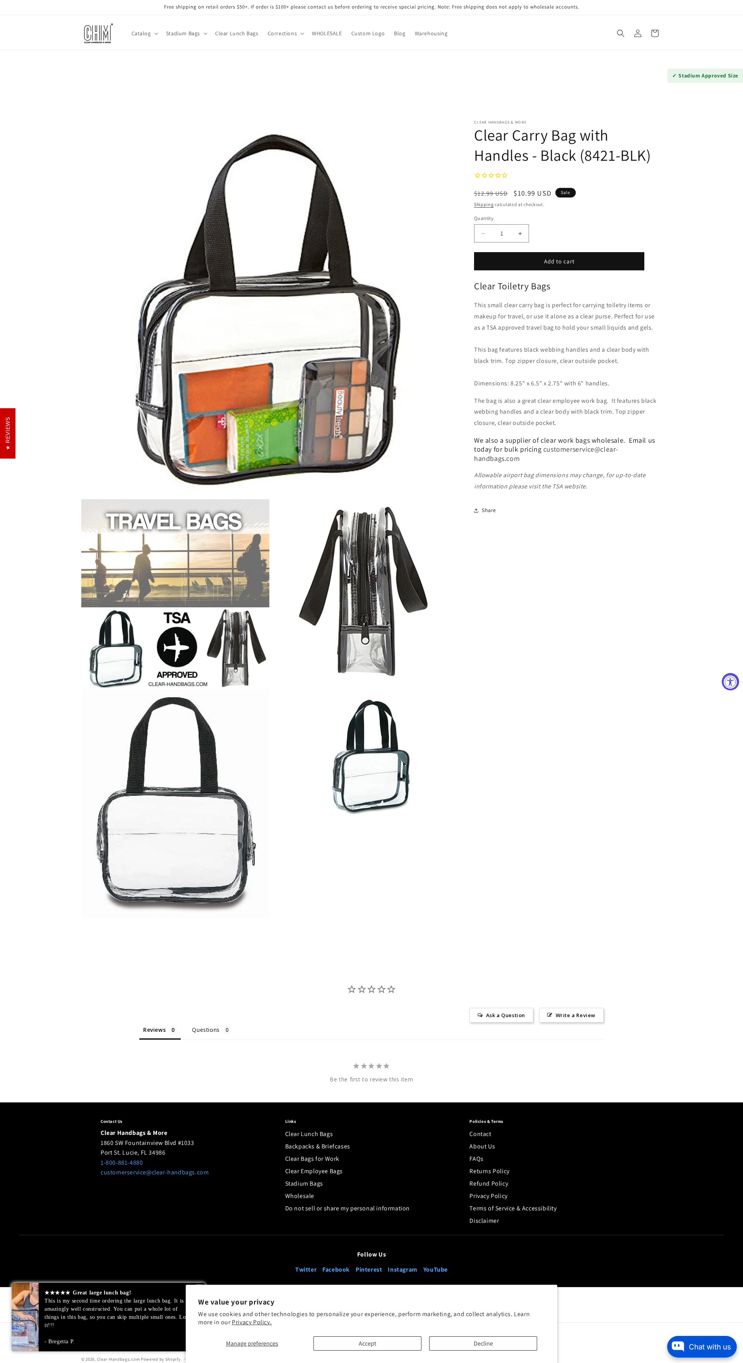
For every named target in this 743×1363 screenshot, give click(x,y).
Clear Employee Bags (314, 1171)
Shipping (484, 205)
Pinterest (369, 1269)
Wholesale (299, 1196)
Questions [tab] (205, 1029)
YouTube (435, 1269)
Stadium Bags (304, 1183)
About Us (482, 1146)
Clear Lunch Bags (309, 1134)
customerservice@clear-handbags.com (155, 1172)
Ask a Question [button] (505, 1015)
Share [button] (489, 510)
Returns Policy (489, 1171)
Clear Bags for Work (312, 1159)
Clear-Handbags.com (118, 1359)
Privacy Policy (488, 1196)
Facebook (336, 1269)
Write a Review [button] (576, 1015)
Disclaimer (484, 1221)
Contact (480, 1134)
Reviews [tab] (154, 1029)
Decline (483, 1343)
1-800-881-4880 (122, 1162)
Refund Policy (488, 1183)
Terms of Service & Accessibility (512, 1208)
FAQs (476, 1159)
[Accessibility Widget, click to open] (730, 681)
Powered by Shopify (161, 1359)
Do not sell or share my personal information (347, 1208)
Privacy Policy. (252, 1322)
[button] (144, 33)
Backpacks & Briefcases (317, 1146)
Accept (367, 1343)
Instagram (402, 1269)
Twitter (306, 1269)
